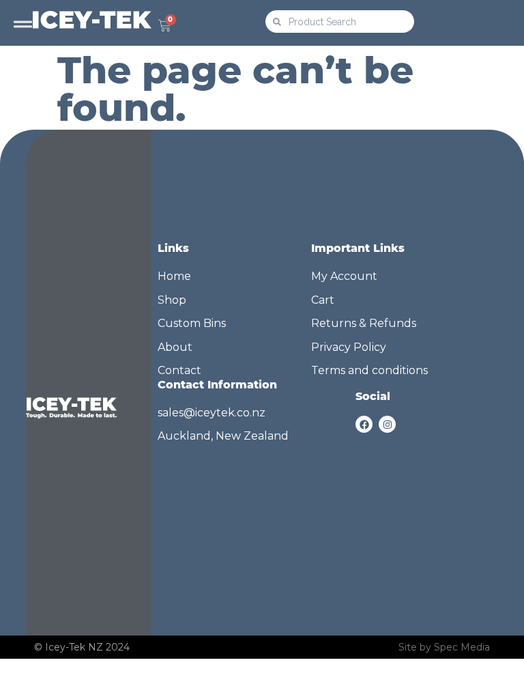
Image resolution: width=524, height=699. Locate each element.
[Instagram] (387, 424)
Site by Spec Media (444, 647)
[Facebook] (364, 424)
